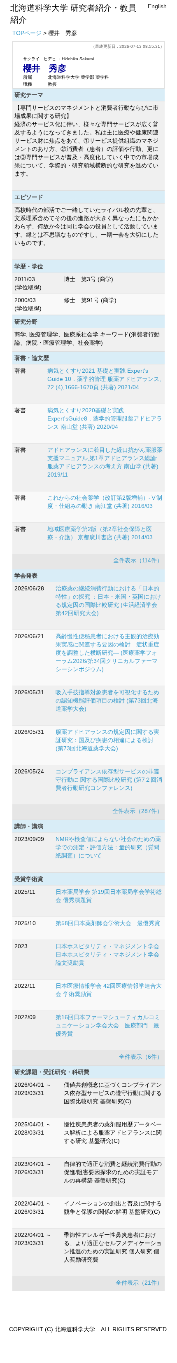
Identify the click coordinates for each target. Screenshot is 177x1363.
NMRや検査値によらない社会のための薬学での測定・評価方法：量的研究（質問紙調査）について (108, 847)
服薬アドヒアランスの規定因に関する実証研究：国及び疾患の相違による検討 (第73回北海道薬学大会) (107, 740)
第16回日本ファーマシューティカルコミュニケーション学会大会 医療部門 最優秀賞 (108, 1025)
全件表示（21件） (139, 1282)
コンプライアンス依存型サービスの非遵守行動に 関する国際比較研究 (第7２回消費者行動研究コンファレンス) (109, 779)
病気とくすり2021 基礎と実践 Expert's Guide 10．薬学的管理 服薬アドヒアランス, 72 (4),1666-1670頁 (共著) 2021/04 (104, 378)
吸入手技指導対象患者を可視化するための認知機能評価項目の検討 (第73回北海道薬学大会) (107, 700)
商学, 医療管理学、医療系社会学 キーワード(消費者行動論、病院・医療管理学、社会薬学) (87, 338)
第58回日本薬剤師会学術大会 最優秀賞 (108, 923)
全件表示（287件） (137, 811)
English (157, 6)
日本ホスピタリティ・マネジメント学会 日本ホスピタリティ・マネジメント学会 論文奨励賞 (107, 954)
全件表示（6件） (141, 1056)
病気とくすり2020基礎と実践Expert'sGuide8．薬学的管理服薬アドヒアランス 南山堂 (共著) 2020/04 (104, 418)
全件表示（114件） (138, 560)
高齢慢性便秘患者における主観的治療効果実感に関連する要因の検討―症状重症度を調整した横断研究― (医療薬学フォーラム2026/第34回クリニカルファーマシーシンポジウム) (107, 652)
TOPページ (27, 33)
